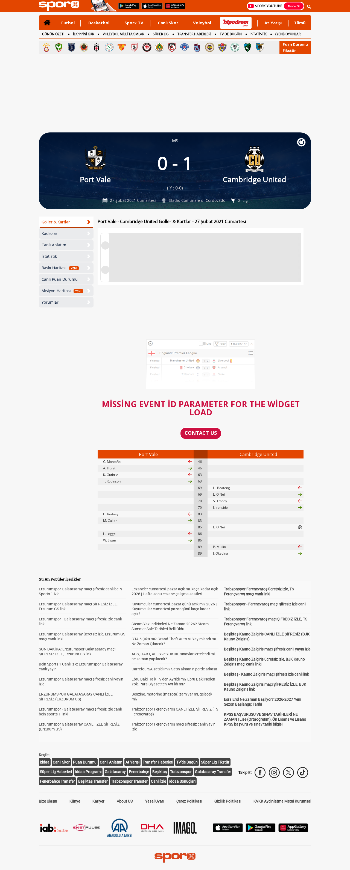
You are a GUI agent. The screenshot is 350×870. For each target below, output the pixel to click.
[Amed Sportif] (58, 47)
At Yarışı (273, 22)
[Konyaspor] (235, 47)
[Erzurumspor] (260, 47)
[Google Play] (261, 830)
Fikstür (289, 50)
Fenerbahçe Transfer (57, 781)
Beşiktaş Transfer (93, 781)
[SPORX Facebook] (260, 773)
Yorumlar (50, 302)
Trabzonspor (181, 772)
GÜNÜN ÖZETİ (53, 34)
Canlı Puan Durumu (60, 279)
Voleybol (202, 22)
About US (125, 801)
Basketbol (98, 22)
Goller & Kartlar (56, 221)
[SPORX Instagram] (274, 773)
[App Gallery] (293, 830)
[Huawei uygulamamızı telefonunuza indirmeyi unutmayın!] (173, 8)
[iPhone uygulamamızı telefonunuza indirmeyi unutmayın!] (150, 8)
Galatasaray (115, 772)
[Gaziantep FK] (172, 47)
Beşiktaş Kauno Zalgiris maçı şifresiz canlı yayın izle (267, 649)
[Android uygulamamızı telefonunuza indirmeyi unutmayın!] (127, 8)
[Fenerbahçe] (209, 47)
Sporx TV (133, 22)
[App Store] (228, 830)
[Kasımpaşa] (184, 47)
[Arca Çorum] (146, 47)
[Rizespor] (109, 47)
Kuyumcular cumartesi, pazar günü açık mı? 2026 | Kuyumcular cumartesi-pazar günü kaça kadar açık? (174, 609)
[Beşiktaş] (96, 47)
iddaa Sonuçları (182, 781)
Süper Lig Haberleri (56, 772)
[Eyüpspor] (222, 47)
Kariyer (98, 801)
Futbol (68, 22)
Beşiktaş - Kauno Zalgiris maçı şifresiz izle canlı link (266, 674)
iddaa (44, 762)
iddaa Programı (88, 772)
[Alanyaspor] (159, 47)
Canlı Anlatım (54, 244)
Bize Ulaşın (48, 801)
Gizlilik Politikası (227, 801)
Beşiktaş (159, 772)
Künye (74, 801)
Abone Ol (294, 6)
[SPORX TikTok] (303, 773)
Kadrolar (49, 233)
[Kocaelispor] (247, 47)
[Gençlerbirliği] (84, 47)
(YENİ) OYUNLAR (288, 34)
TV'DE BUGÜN (231, 34)
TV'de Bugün (187, 762)
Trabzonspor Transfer (129, 781)
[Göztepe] (121, 47)
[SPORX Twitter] (288, 773)
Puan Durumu (295, 44)
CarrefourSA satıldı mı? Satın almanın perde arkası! (174, 669)
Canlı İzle (158, 781)
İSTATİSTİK (258, 34)
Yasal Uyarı (154, 801)
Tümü (299, 22)
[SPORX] (175, 857)
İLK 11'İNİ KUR (83, 34)
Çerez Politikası (189, 801)
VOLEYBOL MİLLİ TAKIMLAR (123, 34)
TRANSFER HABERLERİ (194, 34)
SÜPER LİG (161, 34)
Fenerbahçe (139, 772)
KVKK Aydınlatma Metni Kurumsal (282, 801)
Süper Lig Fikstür (215, 762)
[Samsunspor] (134, 47)
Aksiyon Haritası (61, 290)
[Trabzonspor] (197, 47)
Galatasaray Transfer (213, 772)
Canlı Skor (168, 22)
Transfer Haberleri (158, 762)
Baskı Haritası (59, 267)
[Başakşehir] (71, 47)
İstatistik (49, 256)
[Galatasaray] (46, 47)
